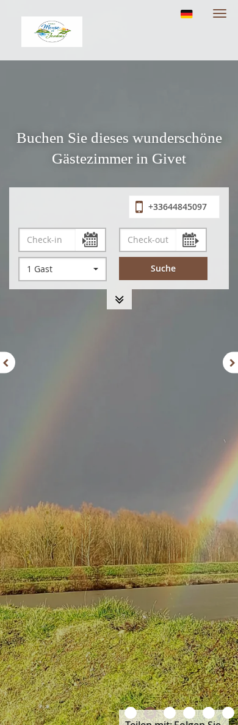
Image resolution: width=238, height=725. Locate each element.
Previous (7, 362)
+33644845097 (176, 206)
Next (230, 362)
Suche (163, 268)
